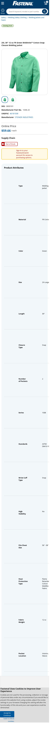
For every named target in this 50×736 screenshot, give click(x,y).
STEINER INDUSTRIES (24, 117)
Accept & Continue (7, 714)
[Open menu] (2, 3)
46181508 (14, 113)
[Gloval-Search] (44, 11)
